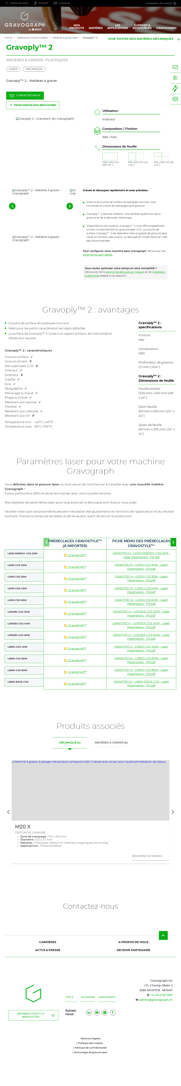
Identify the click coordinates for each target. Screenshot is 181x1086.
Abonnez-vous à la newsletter (31, 1015)
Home (8, 38)
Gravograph (107, 997)
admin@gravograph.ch (156, 999)
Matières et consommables (32, 38)
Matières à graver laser (65, 38)
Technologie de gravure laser (90, 1052)
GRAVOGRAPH (166, 28)
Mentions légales (91, 1039)
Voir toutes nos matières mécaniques (140, 38)
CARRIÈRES (47, 942)
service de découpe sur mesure (125, 272)
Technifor (88, 997)
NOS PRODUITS (76, 26)
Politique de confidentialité (91, 1048)
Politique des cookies (90, 1043)
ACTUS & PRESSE (47, 950)
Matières (96, 28)
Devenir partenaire (133, 950)
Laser (13, 69)
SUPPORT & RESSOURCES (142, 26)
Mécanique (34, 69)
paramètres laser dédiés (97, 255)
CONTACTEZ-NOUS (28, 95)
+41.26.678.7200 (161, 995)
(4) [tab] (70, 742)
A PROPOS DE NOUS (133, 942)
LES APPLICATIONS (117, 26)
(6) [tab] (111, 742)
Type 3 (69, 997)
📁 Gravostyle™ (75, 555)
